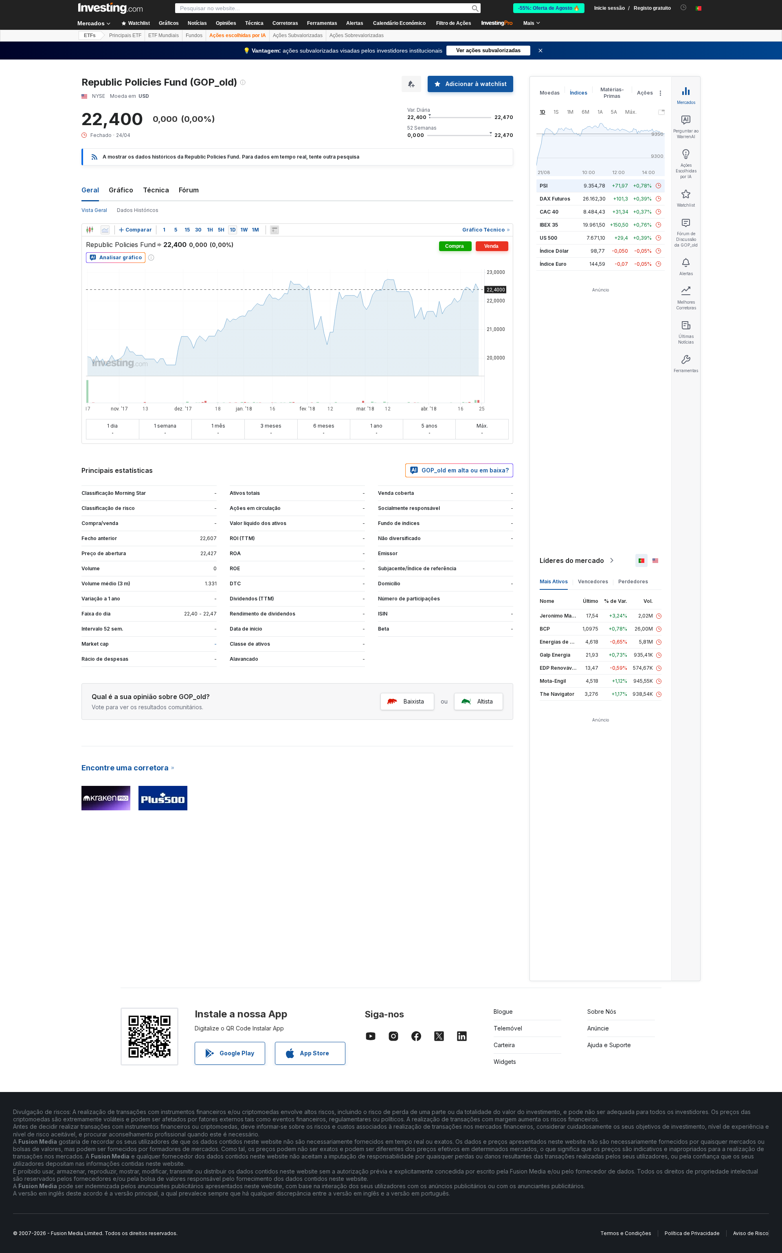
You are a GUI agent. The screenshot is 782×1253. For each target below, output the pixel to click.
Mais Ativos (554, 581)
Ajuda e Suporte (609, 1044)
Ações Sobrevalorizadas (356, 35)
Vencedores (593, 581)
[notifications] (683, 7)
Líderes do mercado (572, 560)
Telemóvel (508, 1028)
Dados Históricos (137, 210)
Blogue (503, 1011)
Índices (578, 93)
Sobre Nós (601, 1011)
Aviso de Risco (751, 1233)
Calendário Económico (399, 23)
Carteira (504, 1044)
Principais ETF (125, 35)
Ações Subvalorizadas (298, 35)
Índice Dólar (554, 251)
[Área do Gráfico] (105, 229)
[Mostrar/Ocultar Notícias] (274, 229)
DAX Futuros (555, 199)
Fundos (194, 35)
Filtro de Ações (453, 23)
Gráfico (121, 190)
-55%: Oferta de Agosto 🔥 (549, 8)
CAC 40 (549, 212)
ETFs (90, 35)
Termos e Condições (625, 1233)
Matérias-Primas (612, 92)
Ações (645, 93)
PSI (543, 186)
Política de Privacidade (692, 1233)
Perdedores (633, 581)
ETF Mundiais (163, 35)
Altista (485, 701)
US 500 (548, 238)
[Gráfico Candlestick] (89, 229)
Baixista (414, 701)
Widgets (505, 1061)
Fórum (189, 190)
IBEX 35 (549, 225)
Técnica (156, 190)
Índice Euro (553, 264)
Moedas (550, 93)
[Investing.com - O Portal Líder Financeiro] (110, 8)
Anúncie (598, 1028)
